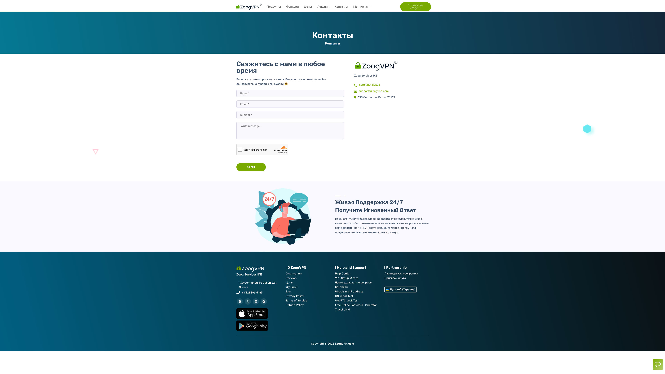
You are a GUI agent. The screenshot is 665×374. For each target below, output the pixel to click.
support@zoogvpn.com (374, 91)
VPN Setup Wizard (346, 278)
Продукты (274, 7)
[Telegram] (264, 301)
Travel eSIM (342, 309)
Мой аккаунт (362, 7)
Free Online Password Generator (356, 305)
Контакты (341, 7)
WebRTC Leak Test (346, 300)
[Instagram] (256, 301)
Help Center (343, 273)
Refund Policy (295, 305)
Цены (308, 7)
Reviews (291, 278)
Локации (323, 7)
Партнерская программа (401, 273)
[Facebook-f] (240, 301)
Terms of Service (296, 300)
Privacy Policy (295, 296)
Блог (289, 291)
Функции (292, 7)
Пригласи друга (395, 278)
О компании (294, 273)
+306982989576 (369, 84)
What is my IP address (349, 291)
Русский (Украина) (402, 289)
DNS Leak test (344, 296)
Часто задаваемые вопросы (353, 282)
